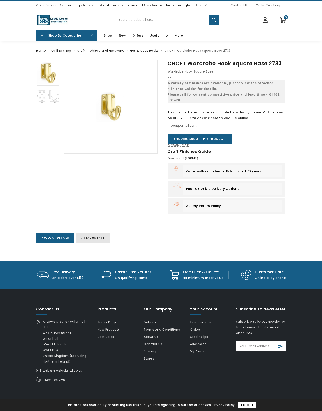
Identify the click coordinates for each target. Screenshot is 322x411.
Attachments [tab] (92, 238)
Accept (247, 405)
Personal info (200, 322)
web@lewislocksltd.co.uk (62, 370)
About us (151, 337)
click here (210, 118)
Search (214, 20)
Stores (149, 358)
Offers (138, 35)
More (179, 35)
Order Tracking (268, 5)
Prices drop (107, 322)
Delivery (150, 322)
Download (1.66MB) (183, 158)
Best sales (106, 337)
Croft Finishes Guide (189, 151)
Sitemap (150, 351)
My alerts (197, 351)
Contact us (47, 309)
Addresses (198, 344)
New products (109, 329)
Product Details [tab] (55, 238)
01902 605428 (54, 380)
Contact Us (239, 5)
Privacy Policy (224, 405)
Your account (204, 309)
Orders (195, 329)
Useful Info (159, 35)
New (122, 35)
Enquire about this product (199, 138)
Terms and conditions (162, 329)
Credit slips (199, 337)
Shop (108, 35)
